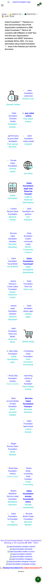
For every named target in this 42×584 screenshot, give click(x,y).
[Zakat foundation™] (38, 5)
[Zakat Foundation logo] (21, 5)
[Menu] (2, 5)
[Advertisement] (21, 69)
